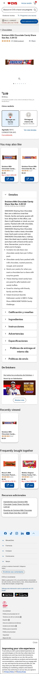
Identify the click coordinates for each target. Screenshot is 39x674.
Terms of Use (21, 672)
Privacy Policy (9, 672)
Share (33, 41)
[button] (30, 130)
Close (35, 642)
